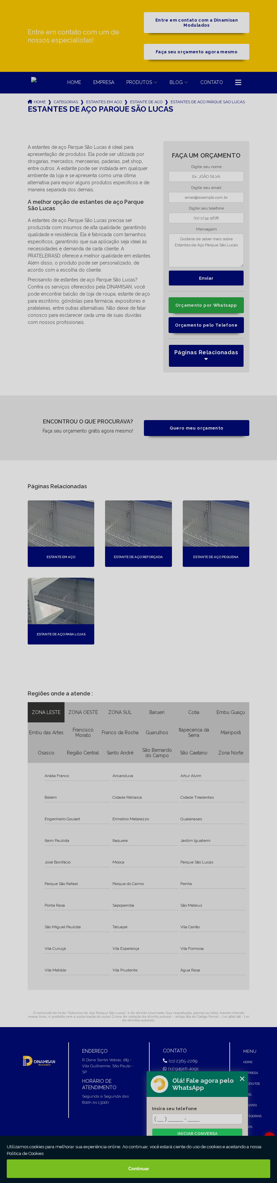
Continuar (138, 1168)
